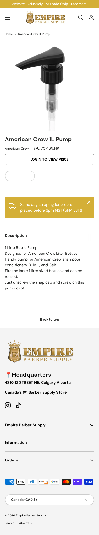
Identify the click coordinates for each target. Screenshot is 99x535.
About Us (25, 523)
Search (9, 523)
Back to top (49, 319)
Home (9, 34)
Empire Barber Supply (31, 515)
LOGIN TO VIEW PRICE (49, 159)
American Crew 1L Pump (33, 34)
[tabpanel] (49, 268)
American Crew (17, 148)
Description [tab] (16, 235)
